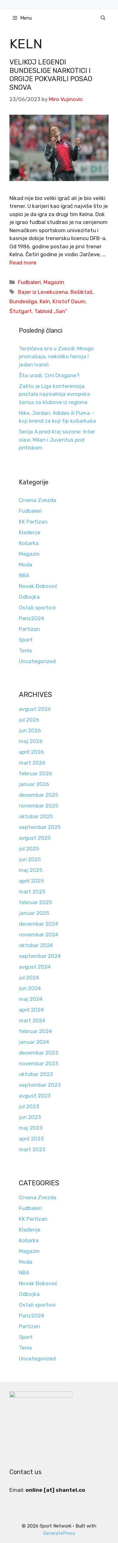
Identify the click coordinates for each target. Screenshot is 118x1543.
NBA (24, 575)
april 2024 (31, 1010)
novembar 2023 (38, 1063)
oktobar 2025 (36, 816)
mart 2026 (32, 762)
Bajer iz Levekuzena (43, 292)
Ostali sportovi (37, 607)
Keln (45, 301)
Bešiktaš (81, 292)
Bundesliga (23, 301)
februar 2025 (35, 902)
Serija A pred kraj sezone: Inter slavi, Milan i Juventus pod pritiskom (57, 439)
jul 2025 (29, 848)
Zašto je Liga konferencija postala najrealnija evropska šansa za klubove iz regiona (54, 394)
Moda (25, 564)
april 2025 (31, 881)
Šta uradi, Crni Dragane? (49, 375)
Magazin (53, 282)
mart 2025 (32, 891)
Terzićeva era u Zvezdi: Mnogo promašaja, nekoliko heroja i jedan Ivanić (56, 356)
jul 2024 (29, 977)
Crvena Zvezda (37, 500)
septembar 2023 (40, 1085)
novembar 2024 (38, 934)
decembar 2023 (38, 1053)
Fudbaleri (29, 282)
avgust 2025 (35, 838)
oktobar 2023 (36, 1074)
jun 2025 (30, 859)
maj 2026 (30, 741)
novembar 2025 (38, 805)
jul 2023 (29, 1106)
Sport (26, 640)
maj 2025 (30, 870)
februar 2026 (35, 773)
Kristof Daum (69, 301)
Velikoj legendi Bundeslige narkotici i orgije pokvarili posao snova (50, 74)
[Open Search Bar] (103, 18)
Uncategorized (37, 661)
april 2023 (31, 1138)
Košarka (29, 543)
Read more (23, 262)
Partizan (29, 629)
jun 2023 (30, 1117)
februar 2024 (35, 1031)
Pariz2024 (31, 618)
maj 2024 (30, 999)
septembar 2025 (40, 827)
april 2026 (31, 752)
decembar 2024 (38, 924)
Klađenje (30, 532)
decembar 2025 (38, 795)
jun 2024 (30, 988)
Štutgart (20, 311)
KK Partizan (33, 521)
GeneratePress (59, 1533)
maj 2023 (30, 1128)
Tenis (25, 650)
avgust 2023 (35, 1095)
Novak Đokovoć (38, 586)
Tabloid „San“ (50, 311)
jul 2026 (29, 720)
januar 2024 (34, 1042)
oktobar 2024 (36, 945)
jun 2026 (30, 730)
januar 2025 (34, 913)
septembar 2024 (40, 956)
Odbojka (29, 597)
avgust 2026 (35, 709)
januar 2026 (34, 784)
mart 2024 (32, 1020)
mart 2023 (32, 1149)
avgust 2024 (35, 967)
